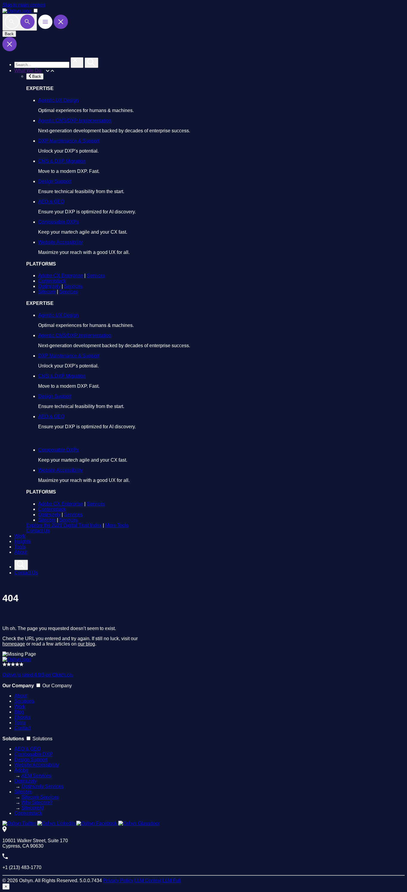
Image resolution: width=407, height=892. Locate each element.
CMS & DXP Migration (62, 161)
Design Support (54, 181)
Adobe (21, 770)
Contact (22, 727)
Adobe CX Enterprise (60, 275)
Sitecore (47, 291)
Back (9, 34)
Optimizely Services (42, 786)
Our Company (57, 685)
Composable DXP (33, 754)
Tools (20, 546)
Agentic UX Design (58, 100)
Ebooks (22, 717)
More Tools (116, 525)
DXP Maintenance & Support (68, 140)
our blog (86, 643)
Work (19, 536)
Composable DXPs (58, 221)
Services (96, 275)
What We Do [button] (28, 70)
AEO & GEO (51, 201)
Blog (19, 711)
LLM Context (147, 880)
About (20, 552)
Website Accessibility (60, 242)
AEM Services (36, 775)
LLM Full (171, 880)
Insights (22, 541)
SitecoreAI (32, 807)
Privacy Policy (118, 880)
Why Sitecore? (36, 802)
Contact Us (38, 530)
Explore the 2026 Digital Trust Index (64, 525)
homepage (13, 643)
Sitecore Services (40, 797)
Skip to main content (23, 4)
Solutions (24, 701)
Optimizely (49, 286)
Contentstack (52, 280)
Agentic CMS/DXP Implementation (74, 120)
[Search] (19, 22)
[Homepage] (16, 659)
